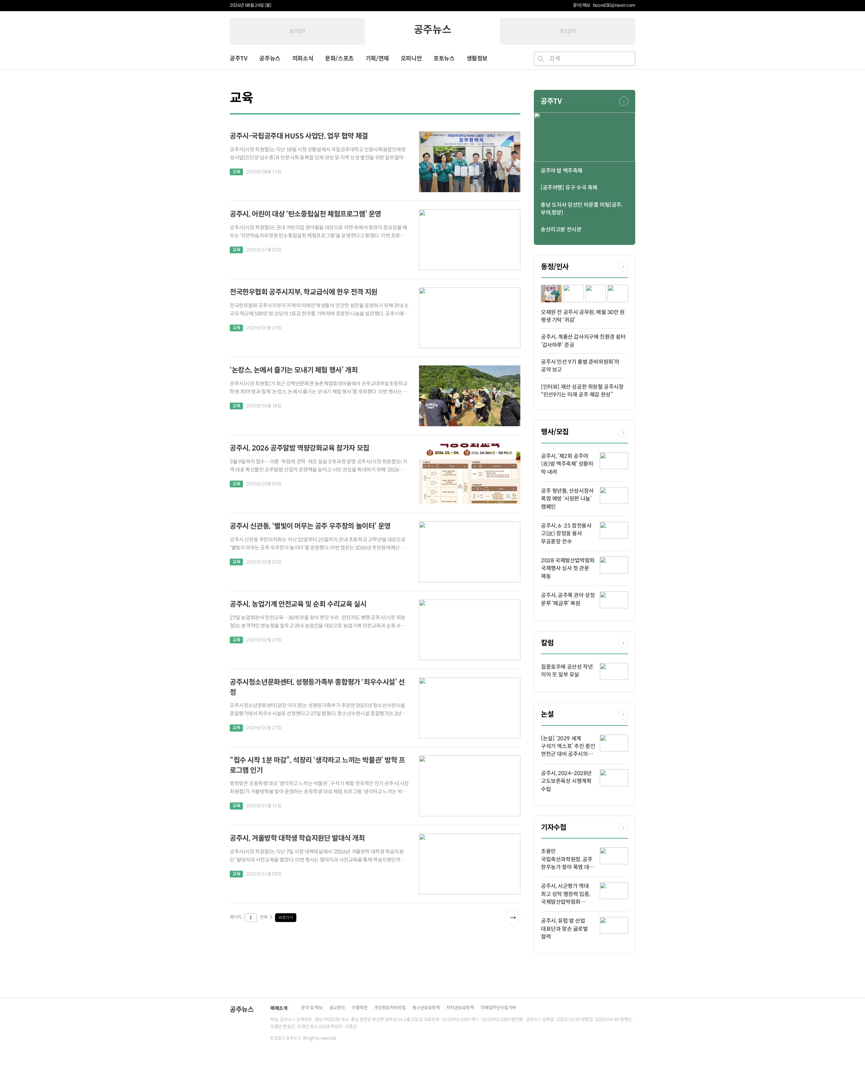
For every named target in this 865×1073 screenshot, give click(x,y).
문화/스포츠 (339, 58)
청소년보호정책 (426, 1008)
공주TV (238, 58)
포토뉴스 (444, 58)
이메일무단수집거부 (498, 1008)
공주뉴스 (432, 29)
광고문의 (297, 31)
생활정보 (477, 58)
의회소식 (302, 58)
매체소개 (278, 1008)
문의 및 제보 (311, 1008)
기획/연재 (377, 58)
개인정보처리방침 (389, 1008)
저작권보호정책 (460, 1008)
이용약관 (359, 1008)
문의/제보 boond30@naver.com (604, 5)
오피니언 (411, 58)
